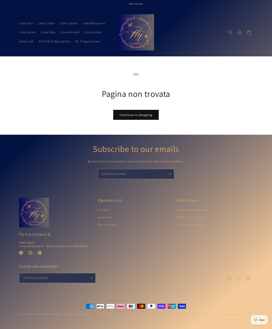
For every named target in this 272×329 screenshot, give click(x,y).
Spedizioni (105, 217)
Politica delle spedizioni (192, 210)
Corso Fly (33, 314)
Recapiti (209, 313)
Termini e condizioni (190, 225)
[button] (230, 32)
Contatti (103, 210)
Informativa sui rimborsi (78, 313)
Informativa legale (228, 313)
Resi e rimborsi (108, 225)
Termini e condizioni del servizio (147, 313)
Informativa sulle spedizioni (185, 313)
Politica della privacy (190, 217)
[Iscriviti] (169, 174)
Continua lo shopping (136, 115)
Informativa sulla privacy (110, 313)
